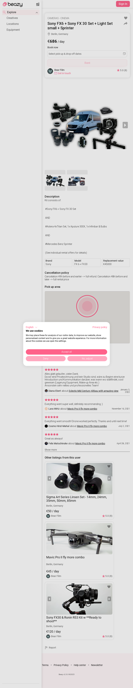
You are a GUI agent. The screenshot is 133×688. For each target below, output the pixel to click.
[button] (31, 327)
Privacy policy (99, 327)
